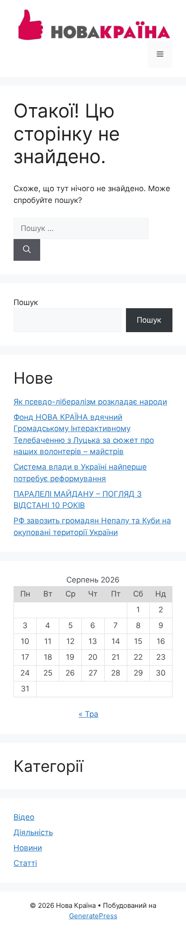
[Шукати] (27, 250)
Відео (24, 817)
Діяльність (33, 832)
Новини (28, 847)
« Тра (88, 714)
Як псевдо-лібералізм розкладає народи (90, 401)
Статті (25, 863)
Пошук (26, 302)
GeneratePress (93, 915)
